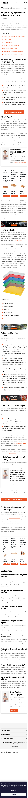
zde (14, 787)
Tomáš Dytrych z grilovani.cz (20, 162)
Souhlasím (13, 794)
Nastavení (13, 790)
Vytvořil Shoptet (15, 746)
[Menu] (25, 2)
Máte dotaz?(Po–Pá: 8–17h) (16, 2)
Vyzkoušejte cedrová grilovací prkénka (14, 500)
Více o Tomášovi (13, 710)
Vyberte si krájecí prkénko (14, 112)
